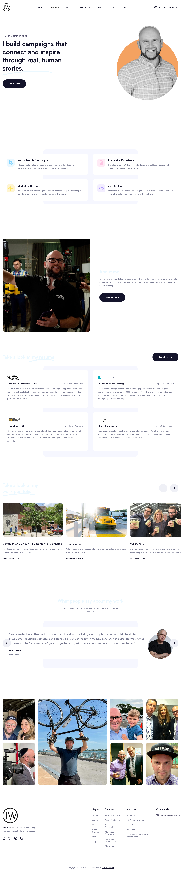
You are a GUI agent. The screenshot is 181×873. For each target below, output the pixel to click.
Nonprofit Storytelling (110, 826)
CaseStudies (84, 7)
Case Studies (95, 830)
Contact (124, 7)
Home (39, 7)
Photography (110, 846)
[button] (54, 7)
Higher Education (133, 825)
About (68, 7)
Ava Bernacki (108, 867)
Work (100, 7)
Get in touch (14, 83)
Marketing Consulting (109, 833)
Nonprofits (130, 815)
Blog (112, 7)
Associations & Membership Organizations (138, 835)
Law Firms (130, 829)
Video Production (112, 815)
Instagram (104, 689)
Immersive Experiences (110, 840)
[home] (6, 7)
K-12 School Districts (135, 820)
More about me (112, 297)
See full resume (165, 357)
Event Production (112, 820)
